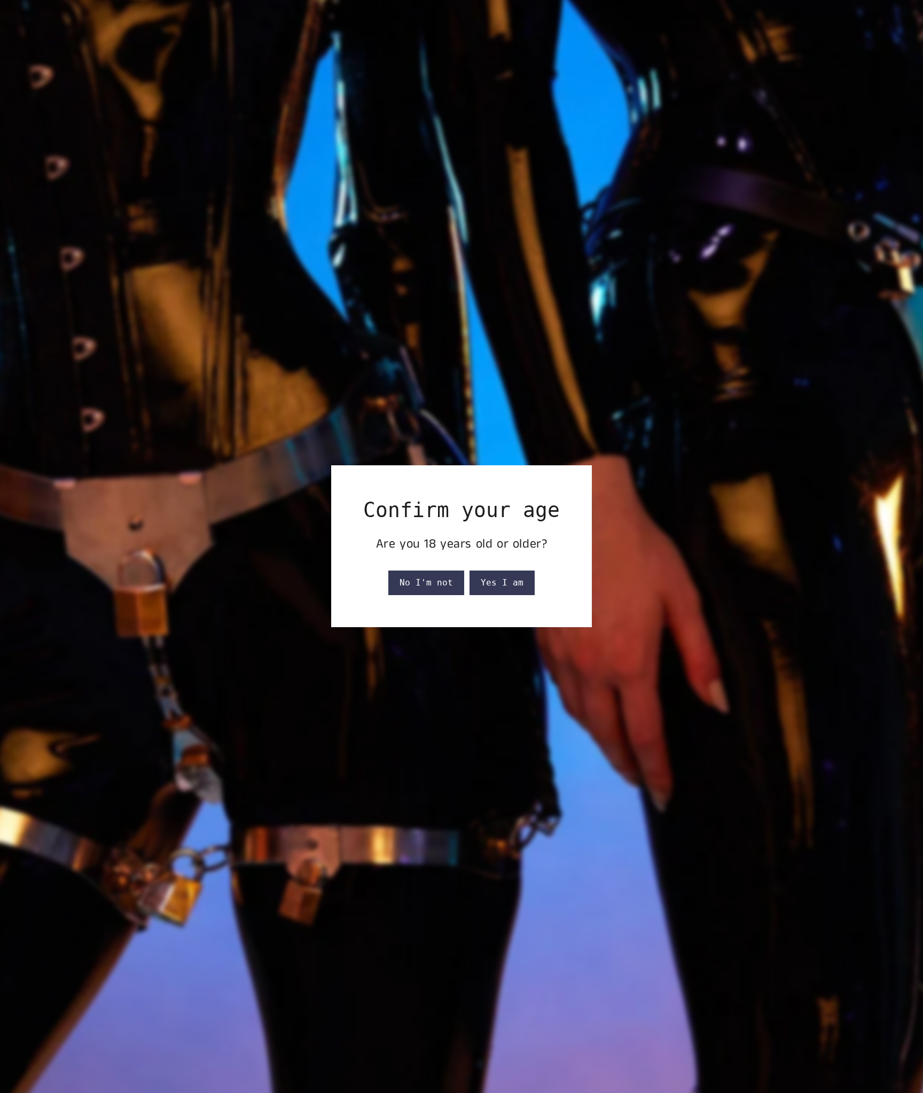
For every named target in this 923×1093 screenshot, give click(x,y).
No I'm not (426, 582)
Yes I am (502, 582)
